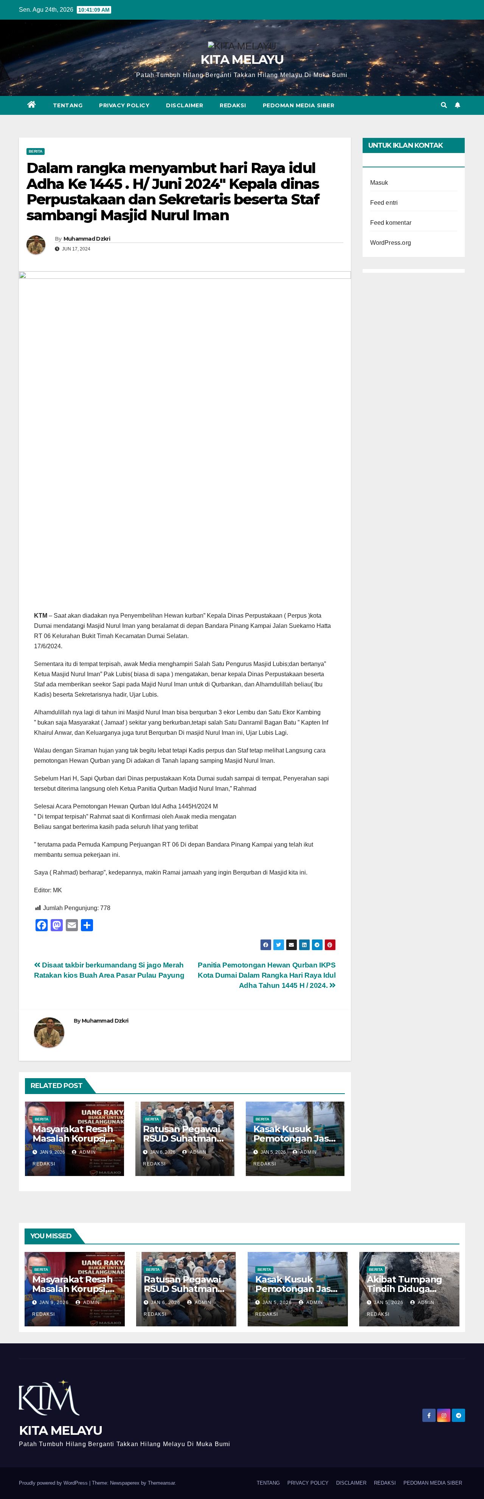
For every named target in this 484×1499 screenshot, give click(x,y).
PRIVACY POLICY (124, 105)
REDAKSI (233, 105)
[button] (444, 105)
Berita (35, 151)
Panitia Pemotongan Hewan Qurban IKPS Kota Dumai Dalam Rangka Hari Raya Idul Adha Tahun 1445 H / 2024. (266, 975)
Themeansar (161, 1483)
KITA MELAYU (242, 59)
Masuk (379, 182)
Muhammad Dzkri (87, 238)
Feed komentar (391, 222)
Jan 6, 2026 (165, 1302)
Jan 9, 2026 (54, 1302)
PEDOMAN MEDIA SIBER (299, 105)
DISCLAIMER (184, 105)
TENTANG (68, 105)
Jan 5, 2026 (277, 1302)
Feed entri (384, 202)
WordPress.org (390, 243)
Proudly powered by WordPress (54, 1483)
